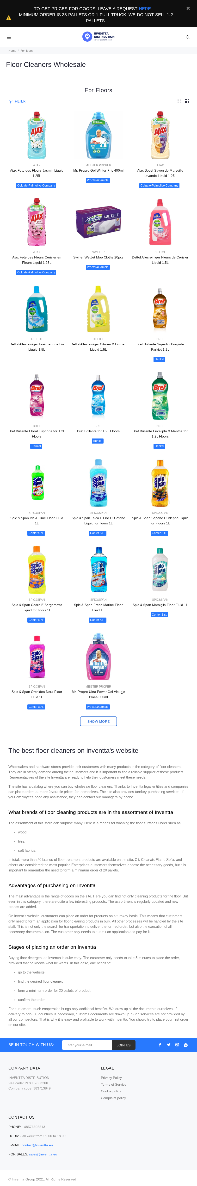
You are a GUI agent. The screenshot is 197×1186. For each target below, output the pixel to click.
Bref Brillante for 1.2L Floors (98, 431)
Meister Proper (98, 165)
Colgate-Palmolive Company (36, 185)
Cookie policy (111, 1091)
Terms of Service (113, 1084)
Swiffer (98, 252)
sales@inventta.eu (43, 1154)
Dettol (160, 252)
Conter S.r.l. (36, 533)
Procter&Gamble (98, 180)
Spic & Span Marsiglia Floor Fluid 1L (160, 605)
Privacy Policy (111, 1078)
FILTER (20, 101)
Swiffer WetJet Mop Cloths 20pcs (98, 257)
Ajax (36, 165)
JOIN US (124, 1045)
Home (12, 50)
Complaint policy (113, 1098)
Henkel (159, 359)
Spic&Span (37, 513)
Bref (160, 339)
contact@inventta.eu (37, 1145)
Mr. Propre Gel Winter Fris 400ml (98, 170)
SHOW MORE (98, 721)
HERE (145, 8)
